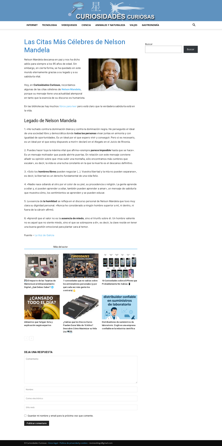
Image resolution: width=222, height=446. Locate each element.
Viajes (133, 25)
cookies (84, 443)
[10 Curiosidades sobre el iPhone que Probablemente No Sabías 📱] (119, 266)
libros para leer (68, 106)
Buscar (149, 44)
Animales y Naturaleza (110, 25)
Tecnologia (49, 25)
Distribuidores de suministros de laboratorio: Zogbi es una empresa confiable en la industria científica (118, 325)
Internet (32, 25)
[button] (194, 25)
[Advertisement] (171, 81)
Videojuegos (69, 25)
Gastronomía (150, 25)
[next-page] (31, 338)
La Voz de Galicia (44, 235)
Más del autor (60, 247)
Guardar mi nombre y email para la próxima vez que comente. (60, 415)
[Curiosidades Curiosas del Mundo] (111, 11)
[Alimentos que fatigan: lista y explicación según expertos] (42, 307)
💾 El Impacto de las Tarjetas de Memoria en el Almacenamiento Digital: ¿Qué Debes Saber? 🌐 (40, 283)
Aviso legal (53, 443)
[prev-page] (26, 338)
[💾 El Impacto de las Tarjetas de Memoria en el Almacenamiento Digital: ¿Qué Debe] (42, 266)
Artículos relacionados (38, 247)
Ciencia (86, 25)
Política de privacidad (69, 443)
